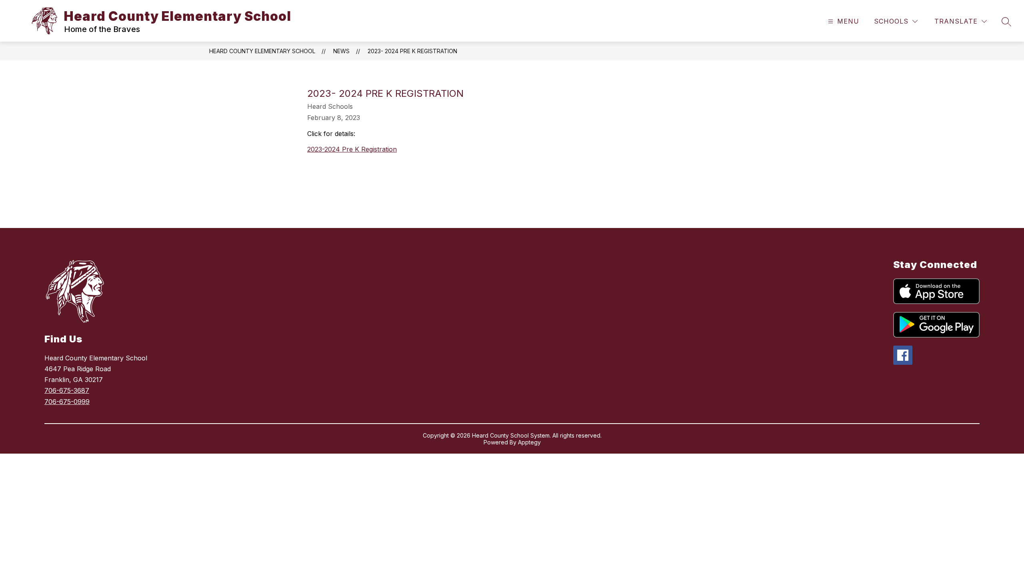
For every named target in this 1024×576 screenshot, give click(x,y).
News (341, 51)
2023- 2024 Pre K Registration (412, 51)
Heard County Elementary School (262, 51)
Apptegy (529, 442)
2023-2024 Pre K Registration (352, 149)
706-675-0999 (67, 402)
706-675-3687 (66, 390)
